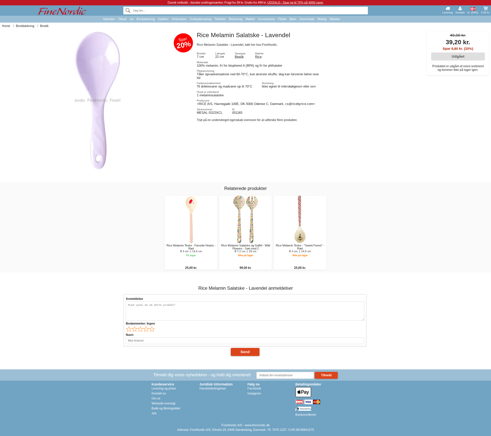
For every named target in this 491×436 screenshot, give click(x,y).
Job (154, 413)
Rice (258, 57)
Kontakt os (159, 393)
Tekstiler (220, 19)
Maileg (322, 19)
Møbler (250, 19)
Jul (131, 19)
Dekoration (179, 19)
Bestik (239, 57)
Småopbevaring (200, 19)
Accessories (266, 19)
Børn (293, 19)
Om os (156, 398)
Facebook (254, 388)
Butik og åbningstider (166, 408)
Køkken (163, 19)
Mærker (335, 19)
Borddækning (146, 19)
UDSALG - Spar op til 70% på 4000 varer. (295, 2)
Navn (129, 334)
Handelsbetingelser (212, 388)
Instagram (254, 393)
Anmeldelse (134, 298)
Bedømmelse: (140, 323)
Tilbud (122, 19)
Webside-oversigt (163, 403)
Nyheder (109, 19)
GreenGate (306, 19)
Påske (282, 19)
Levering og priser (164, 388)
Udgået (458, 56)
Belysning (235, 19)
